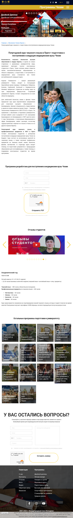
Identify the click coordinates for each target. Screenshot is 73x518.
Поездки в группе (41, 480)
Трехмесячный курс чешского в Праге (10, 398)
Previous (2, 21)
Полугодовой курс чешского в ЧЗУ (28, 376)
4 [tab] (34, 13)
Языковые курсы (41, 482)
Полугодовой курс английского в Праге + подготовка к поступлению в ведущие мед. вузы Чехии (62, 373)
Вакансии (22, 491)
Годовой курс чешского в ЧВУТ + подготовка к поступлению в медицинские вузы (62, 332)
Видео (21, 485)
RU (60, 2)
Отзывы (22, 480)
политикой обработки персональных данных (34, 189)
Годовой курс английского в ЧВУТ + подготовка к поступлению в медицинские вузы (45, 352)
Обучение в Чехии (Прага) (16, 43)
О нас (21, 474)
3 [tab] (31, 13)
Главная (4, 43)
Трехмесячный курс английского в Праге (27, 397)
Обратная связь (24, 488)
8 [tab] (43, 13)
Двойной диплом (41, 474)
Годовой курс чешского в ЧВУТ (9, 337)
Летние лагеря (40, 477)
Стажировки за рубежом (43, 493)
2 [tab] (29, 13)
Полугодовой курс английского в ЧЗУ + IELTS (44, 375)
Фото (21, 482)
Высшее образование (42, 488)
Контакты (22, 477)
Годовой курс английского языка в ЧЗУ (9, 356)
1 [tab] (26, 13)
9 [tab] (46, 13)
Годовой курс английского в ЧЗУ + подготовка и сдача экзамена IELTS (27, 353)
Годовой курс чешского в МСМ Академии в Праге (45, 335)
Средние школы (40, 496)
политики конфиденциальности (59, 516)
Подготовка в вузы (41, 485)
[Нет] (71, 515)
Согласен (5, 513)
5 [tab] (36, 13)
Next (71, 21)
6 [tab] (39, 13)
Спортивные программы (43, 491)
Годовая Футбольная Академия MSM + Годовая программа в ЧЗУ (62, 353)
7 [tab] (41, 13)
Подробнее (8, 31)
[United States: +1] (26, 183)
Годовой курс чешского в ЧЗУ (27, 338)
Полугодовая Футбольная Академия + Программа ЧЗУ (10, 375)
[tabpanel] (36, 23)
